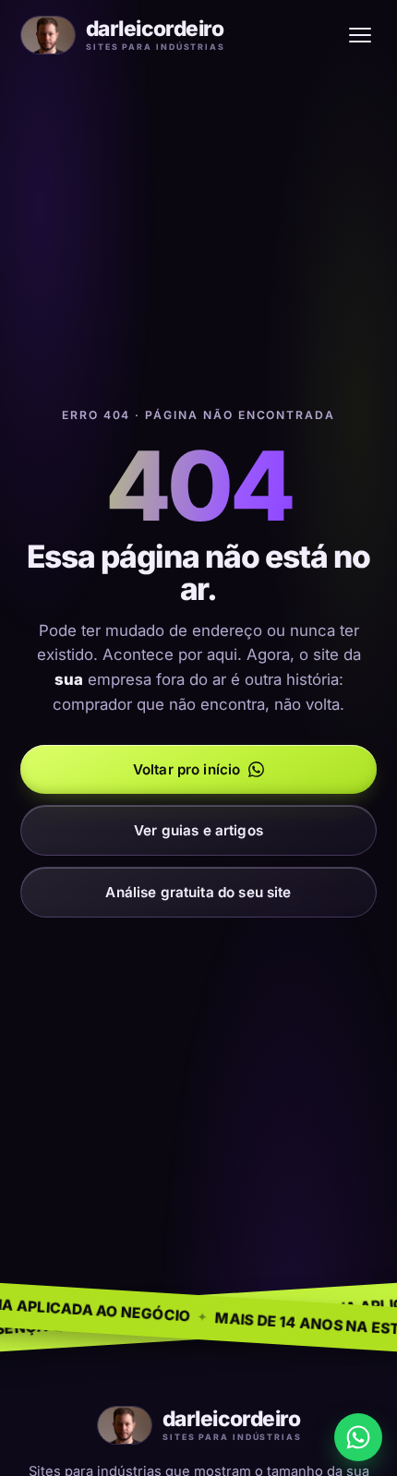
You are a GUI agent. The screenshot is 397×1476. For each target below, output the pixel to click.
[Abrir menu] (360, 35)
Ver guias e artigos (198, 830)
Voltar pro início (187, 769)
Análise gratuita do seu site (198, 892)
